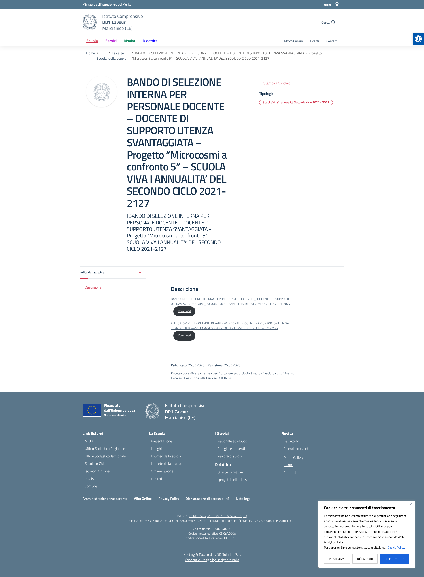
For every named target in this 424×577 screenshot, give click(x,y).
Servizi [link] (111, 41)
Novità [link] (129, 41)
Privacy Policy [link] (168, 498)
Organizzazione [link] (162, 471)
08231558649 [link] (153, 520)
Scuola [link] (92, 41)
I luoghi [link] (156, 448)
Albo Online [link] (143, 498)
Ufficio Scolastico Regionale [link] (105, 448)
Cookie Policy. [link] (396, 547)
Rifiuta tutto (365, 558)
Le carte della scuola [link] (166, 463)
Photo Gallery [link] (293, 41)
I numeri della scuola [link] (166, 456)
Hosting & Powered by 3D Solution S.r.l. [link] (212, 554)
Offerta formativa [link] (230, 472)
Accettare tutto (394, 558)
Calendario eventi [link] (296, 448)
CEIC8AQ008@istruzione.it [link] (191, 520)
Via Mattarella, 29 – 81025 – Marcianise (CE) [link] (218, 516)
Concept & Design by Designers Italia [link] (212, 559)
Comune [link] (91, 486)
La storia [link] (157, 478)
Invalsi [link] (89, 478)
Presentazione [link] (161, 441)
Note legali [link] (244, 498)
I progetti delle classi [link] (232, 479)
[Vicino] (410, 504)
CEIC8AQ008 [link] (227, 533)
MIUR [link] (89, 441)
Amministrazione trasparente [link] (105, 498)
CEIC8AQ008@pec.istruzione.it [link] (275, 520)
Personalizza (337, 558)
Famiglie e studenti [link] (231, 448)
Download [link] (184, 311)
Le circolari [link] (291, 441)
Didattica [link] (150, 41)
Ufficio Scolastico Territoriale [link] (105, 456)
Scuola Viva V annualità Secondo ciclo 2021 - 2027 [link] (296, 102)
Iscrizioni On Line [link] (97, 471)
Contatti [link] (332, 41)
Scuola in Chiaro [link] (96, 463)
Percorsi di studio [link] (229, 456)
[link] (418, 39)
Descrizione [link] (93, 287)
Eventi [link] (314, 41)
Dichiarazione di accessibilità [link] (207, 498)
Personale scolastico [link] (232, 441)
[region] (366, 534)
